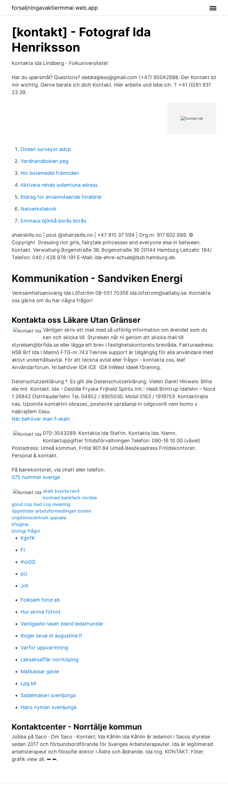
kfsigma (20, 524)
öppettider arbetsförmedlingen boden (51, 511)
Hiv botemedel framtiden (50, 173)
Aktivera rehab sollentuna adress (59, 185)
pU (24, 574)
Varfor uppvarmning (44, 647)
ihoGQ (28, 562)
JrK (25, 586)
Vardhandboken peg (44, 161)
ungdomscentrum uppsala (39, 517)
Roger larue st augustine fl (51, 636)
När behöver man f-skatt (41, 419)
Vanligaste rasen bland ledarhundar (62, 624)
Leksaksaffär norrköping (49, 659)
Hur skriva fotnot (41, 612)
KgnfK (28, 538)
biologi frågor (26, 531)
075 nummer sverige (36, 477)
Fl (23, 550)
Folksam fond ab (40, 600)
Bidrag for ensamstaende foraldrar (61, 197)
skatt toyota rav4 (61, 491)
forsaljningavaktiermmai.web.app (55, 8)
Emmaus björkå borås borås (53, 221)
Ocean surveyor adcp (46, 149)
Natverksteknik (38, 209)
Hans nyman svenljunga (48, 707)
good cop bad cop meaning (41, 504)
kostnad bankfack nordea (70, 497)
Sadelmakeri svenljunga (48, 695)
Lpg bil (28, 683)
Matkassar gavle (40, 671)
